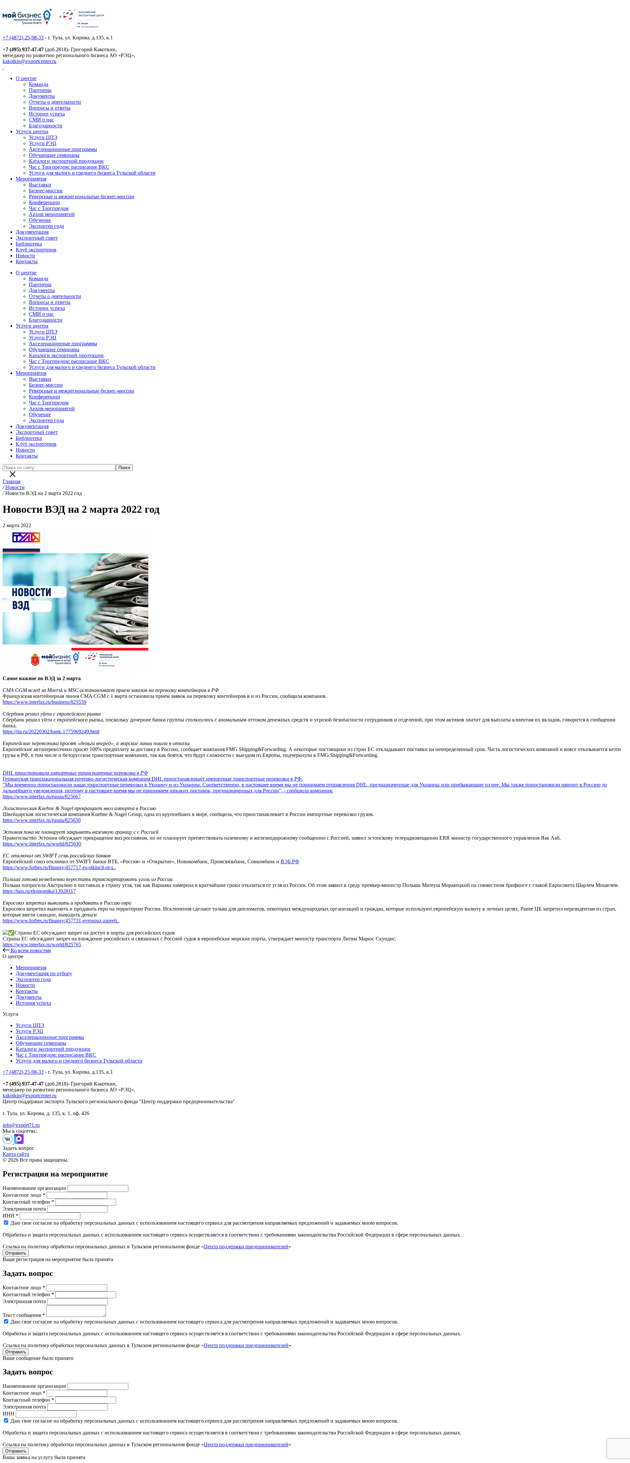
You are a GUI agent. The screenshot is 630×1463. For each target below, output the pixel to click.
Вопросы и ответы (50, 108)
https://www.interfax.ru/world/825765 (42, 944)
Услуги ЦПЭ (43, 137)
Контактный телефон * (28, 1202)
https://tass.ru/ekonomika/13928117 (39, 891)
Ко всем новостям (30, 950)
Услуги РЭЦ (42, 143)
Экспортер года (46, 226)
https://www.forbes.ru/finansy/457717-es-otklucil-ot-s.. (59, 867)
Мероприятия (31, 179)
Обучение (40, 220)
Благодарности (45, 125)
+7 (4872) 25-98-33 (23, 37)
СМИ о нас (41, 119)
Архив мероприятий (52, 214)
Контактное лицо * (24, 1195)
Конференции (44, 202)
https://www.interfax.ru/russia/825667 (42, 796)
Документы (42, 96)
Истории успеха (47, 114)
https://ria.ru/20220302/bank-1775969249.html (51, 731)
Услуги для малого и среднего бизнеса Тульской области (92, 173)
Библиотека (29, 244)
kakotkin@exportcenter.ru (29, 61)
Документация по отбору (44, 973)
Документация (32, 232)
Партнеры (40, 90)
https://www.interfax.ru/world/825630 (42, 844)
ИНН (8, 1413)
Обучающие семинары (54, 155)
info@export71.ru (21, 1125)
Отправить (15, 1253)
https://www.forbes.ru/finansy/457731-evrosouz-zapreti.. (61, 920)
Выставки (40, 184)
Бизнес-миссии (46, 190)
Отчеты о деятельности (55, 102)
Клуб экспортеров (36, 249)
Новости (25, 255)
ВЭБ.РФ (290, 861)
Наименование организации (34, 1188)
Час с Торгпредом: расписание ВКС (69, 167)
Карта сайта (16, 1154)
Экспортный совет (37, 238)
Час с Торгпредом (49, 208)
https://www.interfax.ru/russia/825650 (42, 820)
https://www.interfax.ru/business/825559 (44, 702)
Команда (38, 84)
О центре (26, 78)
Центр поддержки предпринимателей (246, 1246)
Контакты (27, 261)
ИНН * (10, 1215)
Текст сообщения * (24, 1315)
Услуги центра (32, 131)
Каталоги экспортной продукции (66, 161)
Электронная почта (24, 1209)
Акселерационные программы (63, 149)
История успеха (33, 1003)
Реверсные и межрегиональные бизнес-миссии (81, 196)
